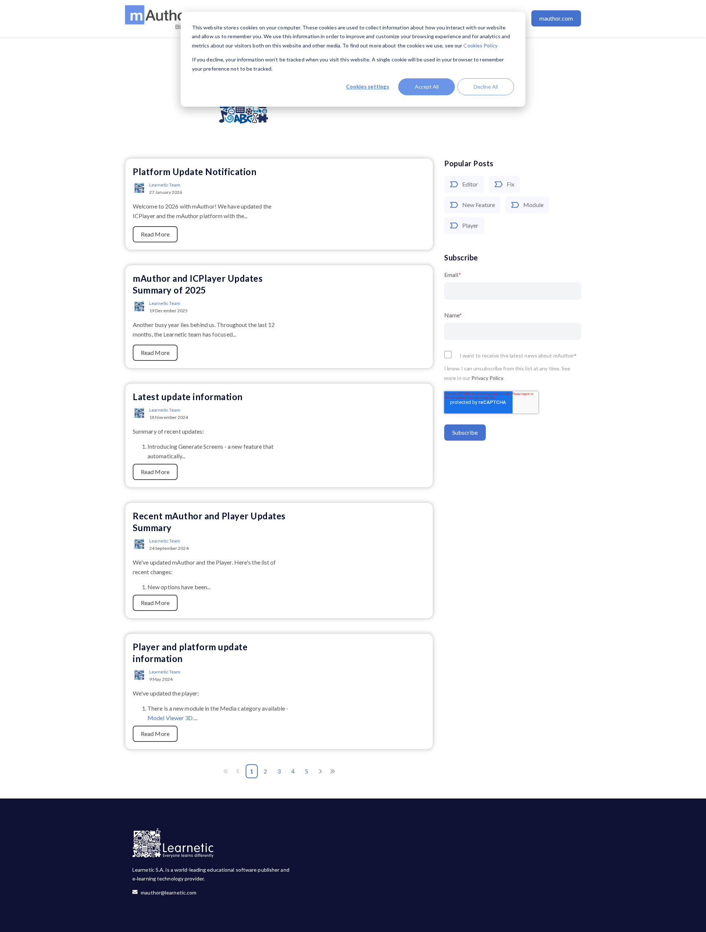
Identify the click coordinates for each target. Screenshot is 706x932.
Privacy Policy (487, 378)
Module (533, 204)
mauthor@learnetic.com (167, 892)
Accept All (427, 86)
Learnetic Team (164, 185)
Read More (155, 234)
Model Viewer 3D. (170, 717)
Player (470, 225)
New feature (478, 204)
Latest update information (188, 396)
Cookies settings (367, 86)
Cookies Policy (480, 45)
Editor (470, 184)
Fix (510, 184)
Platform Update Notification (194, 171)
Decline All (486, 86)
